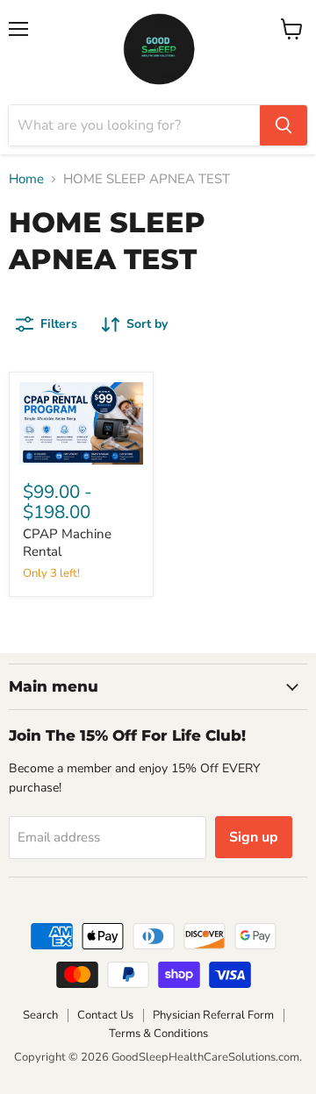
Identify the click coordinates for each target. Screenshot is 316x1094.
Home (26, 179)
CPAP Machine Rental (67, 542)
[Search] (283, 125)
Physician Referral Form (213, 1015)
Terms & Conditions (158, 1033)
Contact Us (105, 1015)
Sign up (253, 837)
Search (40, 1015)
